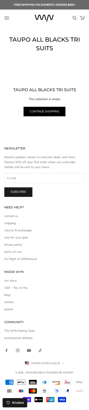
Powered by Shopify (60, 372)
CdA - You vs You (16, 288)
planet (8, 309)
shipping (10, 223)
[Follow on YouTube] (29, 350)
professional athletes (18, 338)
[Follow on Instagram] (18, 350)
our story (10, 281)
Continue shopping (44, 111)
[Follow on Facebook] (6, 350)
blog (7, 295)
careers (9, 302)
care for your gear (16, 237)
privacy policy (13, 245)
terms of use (12, 252)
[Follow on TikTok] (40, 350)
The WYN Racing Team (19, 331)
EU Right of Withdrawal (20, 259)
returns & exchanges (18, 230)
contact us (11, 216)
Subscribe (18, 192)
